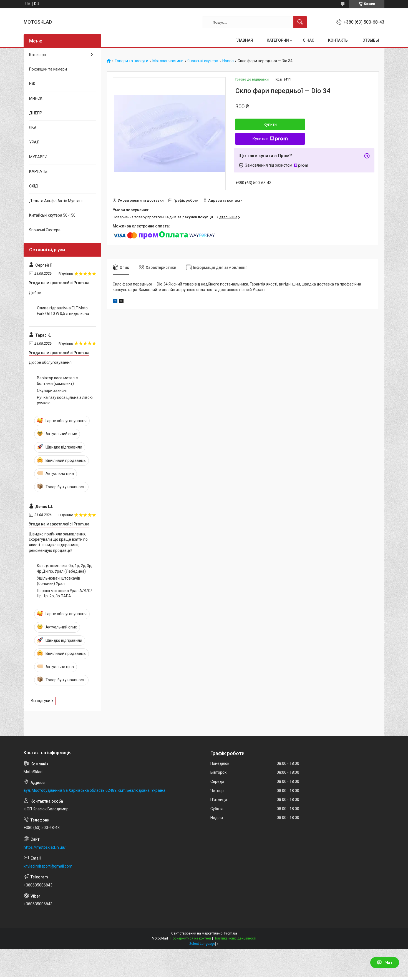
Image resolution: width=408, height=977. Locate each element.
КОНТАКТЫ (338, 40)
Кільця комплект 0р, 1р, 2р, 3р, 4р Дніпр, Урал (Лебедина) (64, 568)
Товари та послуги (131, 61)
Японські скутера (202, 61)
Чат (388, 962)
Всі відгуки (40, 700)
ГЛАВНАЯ (244, 40)
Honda (228, 61)
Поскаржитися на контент (190, 938)
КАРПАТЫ (38, 171)
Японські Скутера (45, 230)
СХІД (33, 186)
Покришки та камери (48, 69)
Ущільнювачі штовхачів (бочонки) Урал (58, 581)
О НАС (308, 40)
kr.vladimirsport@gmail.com (48, 866)
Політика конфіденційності (235, 938)
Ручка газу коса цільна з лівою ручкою (65, 400)
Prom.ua (230, 933)
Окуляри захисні (52, 390)
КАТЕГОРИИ (278, 40)
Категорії (37, 54)
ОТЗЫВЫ (370, 40)
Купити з (260, 139)
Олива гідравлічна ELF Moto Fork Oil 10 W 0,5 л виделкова (63, 311)
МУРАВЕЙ (38, 157)
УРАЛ (34, 142)
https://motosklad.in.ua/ (45, 847)
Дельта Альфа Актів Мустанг (56, 201)
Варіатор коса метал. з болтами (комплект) (57, 381)
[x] (121, 302)
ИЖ (32, 84)
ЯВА (33, 128)
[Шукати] (300, 22)
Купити (270, 124)
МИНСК (35, 98)
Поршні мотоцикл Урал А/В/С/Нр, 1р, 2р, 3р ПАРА (64, 593)
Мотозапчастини (167, 61)
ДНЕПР (35, 113)
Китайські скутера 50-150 (52, 215)
